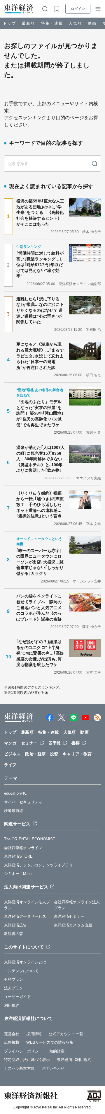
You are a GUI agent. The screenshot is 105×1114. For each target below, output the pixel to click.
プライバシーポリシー (23, 1051)
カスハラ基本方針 (19, 1068)
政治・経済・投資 (41, 754)
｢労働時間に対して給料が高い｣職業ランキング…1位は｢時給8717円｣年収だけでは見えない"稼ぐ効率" (40, 264)
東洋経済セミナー (69, 916)
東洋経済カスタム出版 (73, 925)
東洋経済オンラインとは (25, 962)
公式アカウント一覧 (66, 1034)
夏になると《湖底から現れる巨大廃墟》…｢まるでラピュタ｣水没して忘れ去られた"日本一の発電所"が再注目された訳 (40, 355)
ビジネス (12, 754)
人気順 (75, 23)
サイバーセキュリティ (23, 802)
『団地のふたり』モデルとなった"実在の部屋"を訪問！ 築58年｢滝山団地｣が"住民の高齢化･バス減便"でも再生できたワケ (39, 413)
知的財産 (56, 1051)
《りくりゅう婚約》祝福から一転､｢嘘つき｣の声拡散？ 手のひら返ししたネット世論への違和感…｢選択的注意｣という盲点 (40, 504)
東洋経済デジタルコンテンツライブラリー (40, 865)
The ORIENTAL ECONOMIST (29, 839)
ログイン (78, 9)
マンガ (10, 743)
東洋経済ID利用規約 (74, 1059)
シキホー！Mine (18, 873)
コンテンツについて (21, 971)
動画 (92, 23)
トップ (9, 23)
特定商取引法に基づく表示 (27, 1059)
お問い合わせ (53, 1068)
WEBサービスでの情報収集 (49, 1042)
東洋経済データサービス (25, 916)
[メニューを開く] (98, 9)
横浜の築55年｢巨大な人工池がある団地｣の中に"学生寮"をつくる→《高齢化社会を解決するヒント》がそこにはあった (40, 212)
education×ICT (16, 793)
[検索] (94, 163)
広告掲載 (11, 1042)
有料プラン (13, 979)
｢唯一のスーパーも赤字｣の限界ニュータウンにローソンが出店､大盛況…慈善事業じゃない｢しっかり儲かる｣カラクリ (40, 562)
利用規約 (11, 1005)
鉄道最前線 (13, 810)
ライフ (10, 764)
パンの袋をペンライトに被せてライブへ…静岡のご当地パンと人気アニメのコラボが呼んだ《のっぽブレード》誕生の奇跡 (39, 607)
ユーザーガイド (17, 996)
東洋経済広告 (15, 925)
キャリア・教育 (77, 754)
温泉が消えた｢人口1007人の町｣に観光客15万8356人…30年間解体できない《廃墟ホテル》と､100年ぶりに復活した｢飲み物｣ (40, 459)
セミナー (29, 743)
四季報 (54, 743)
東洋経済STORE (18, 856)
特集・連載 (52, 23)
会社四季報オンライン (23, 848)
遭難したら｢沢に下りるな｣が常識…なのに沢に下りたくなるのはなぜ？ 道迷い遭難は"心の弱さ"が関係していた (40, 310)
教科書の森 (13, 933)
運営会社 (11, 1034)
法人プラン (13, 988)
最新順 (28, 23)
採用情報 (33, 1034)
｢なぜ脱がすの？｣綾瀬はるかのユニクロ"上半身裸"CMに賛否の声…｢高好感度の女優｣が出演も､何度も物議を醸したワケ (40, 653)
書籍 (75, 743)
